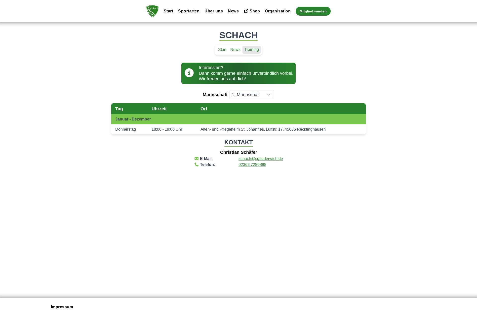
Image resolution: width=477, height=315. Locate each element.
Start (168, 11)
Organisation (278, 11)
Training (251, 49)
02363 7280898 (252, 164)
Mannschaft (215, 94)
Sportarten (188, 11)
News (233, 11)
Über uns (213, 11)
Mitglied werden (313, 11)
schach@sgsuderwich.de (260, 159)
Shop (254, 11)
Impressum (62, 307)
